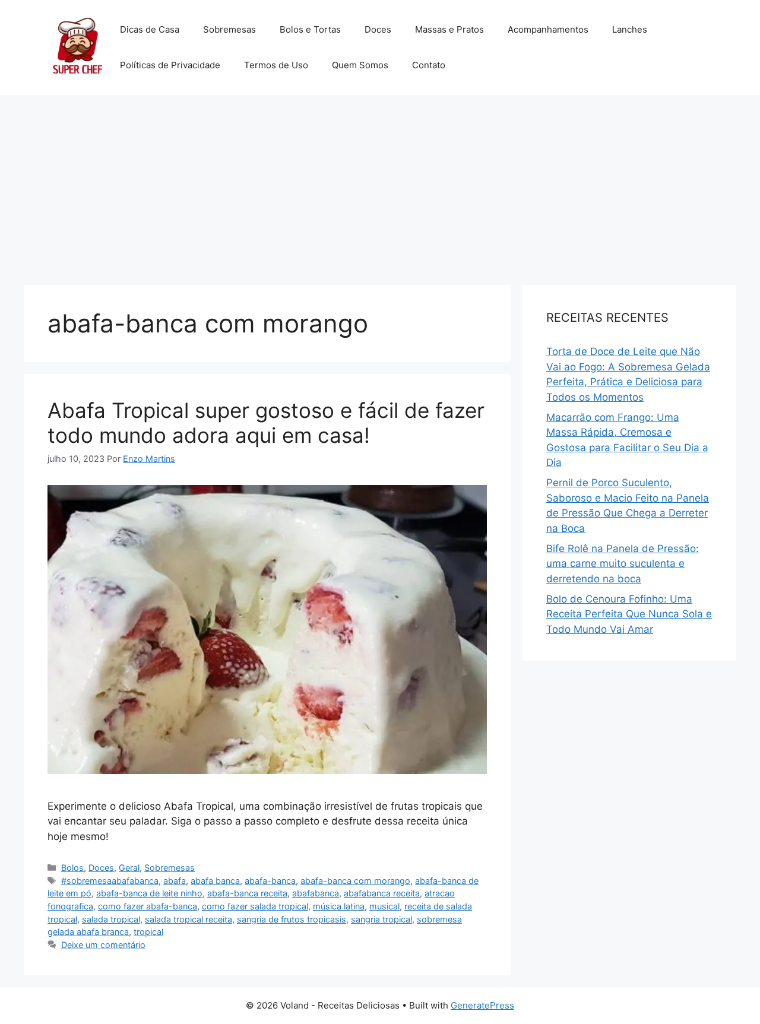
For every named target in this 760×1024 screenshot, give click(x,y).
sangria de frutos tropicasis (291, 919)
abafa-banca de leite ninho (149, 893)
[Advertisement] (380, 184)
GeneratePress (482, 1005)
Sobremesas (229, 29)
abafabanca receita (382, 893)
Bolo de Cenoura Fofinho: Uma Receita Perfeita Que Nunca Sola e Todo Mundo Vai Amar (629, 614)
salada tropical (111, 919)
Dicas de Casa (149, 29)
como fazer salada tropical (255, 906)
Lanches (629, 29)
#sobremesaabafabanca (110, 881)
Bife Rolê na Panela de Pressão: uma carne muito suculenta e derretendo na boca (622, 564)
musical (384, 906)
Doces (378, 29)
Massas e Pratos (449, 29)
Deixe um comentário (103, 945)
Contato (428, 65)
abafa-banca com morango (355, 881)
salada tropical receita (188, 919)
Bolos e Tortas (310, 29)
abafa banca (215, 881)
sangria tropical (381, 919)
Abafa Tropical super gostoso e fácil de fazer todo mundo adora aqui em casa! (266, 423)
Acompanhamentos (548, 29)
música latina (339, 906)
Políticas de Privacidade (170, 65)
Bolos (72, 868)
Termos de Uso (276, 65)
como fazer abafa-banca (147, 906)
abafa (174, 881)
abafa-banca (270, 881)
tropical (148, 932)
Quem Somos (360, 65)
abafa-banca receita (247, 893)
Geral (129, 868)
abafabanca (315, 893)
